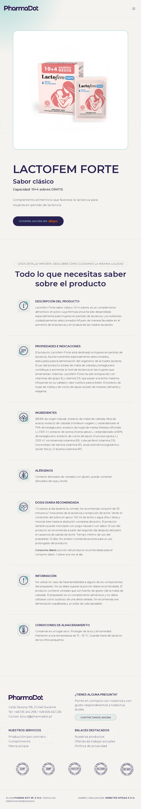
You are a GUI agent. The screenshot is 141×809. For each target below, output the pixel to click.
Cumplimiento (20, 741)
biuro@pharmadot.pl (36, 716)
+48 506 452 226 (50, 712)
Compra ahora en (33, 221)
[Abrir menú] (134, 8)
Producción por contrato (27, 736)
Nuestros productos (89, 736)
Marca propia (19, 746)
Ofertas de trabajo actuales (95, 741)
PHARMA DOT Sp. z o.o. (28, 798)
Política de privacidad (91, 746)
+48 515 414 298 (25, 712)
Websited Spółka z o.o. (120, 798)
